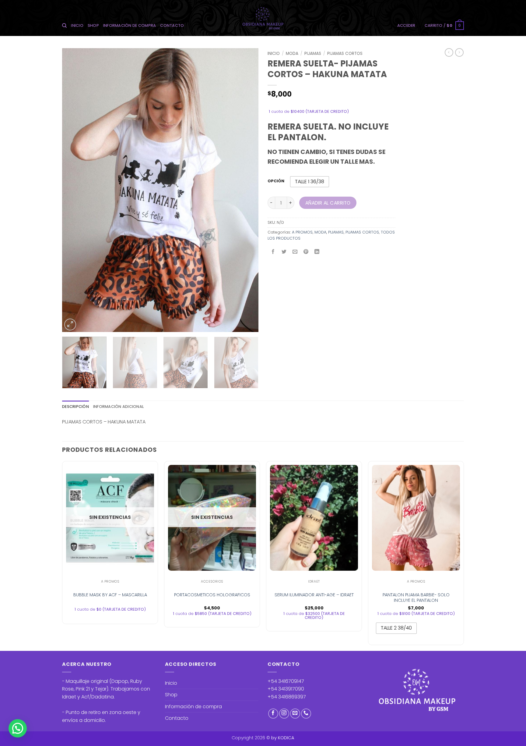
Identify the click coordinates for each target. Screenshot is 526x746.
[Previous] (73, 190)
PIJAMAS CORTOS (345, 53)
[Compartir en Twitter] (284, 252)
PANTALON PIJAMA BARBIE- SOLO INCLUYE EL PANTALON (416, 597)
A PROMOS (302, 232)
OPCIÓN (276, 181)
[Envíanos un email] (295, 714)
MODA (292, 53)
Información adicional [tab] (118, 406)
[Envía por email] (295, 252)
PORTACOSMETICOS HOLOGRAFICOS (212, 595)
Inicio (77, 25)
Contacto (172, 25)
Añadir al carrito (328, 203)
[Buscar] (64, 25)
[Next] (246, 190)
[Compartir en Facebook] (273, 252)
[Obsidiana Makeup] (263, 18)
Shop (93, 25)
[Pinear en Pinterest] (306, 252)
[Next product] (449, 52)
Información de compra (129, 25)
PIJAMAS (312, 53)
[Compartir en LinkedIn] (317, 252)
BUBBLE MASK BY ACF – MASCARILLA (110, 595)
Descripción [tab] (75, 406)
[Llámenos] (306, 714)
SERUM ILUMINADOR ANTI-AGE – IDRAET (314, 595)
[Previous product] (459, 52)
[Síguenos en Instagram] (284, 714)
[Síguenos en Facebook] (273, 714)
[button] (406, 25)
